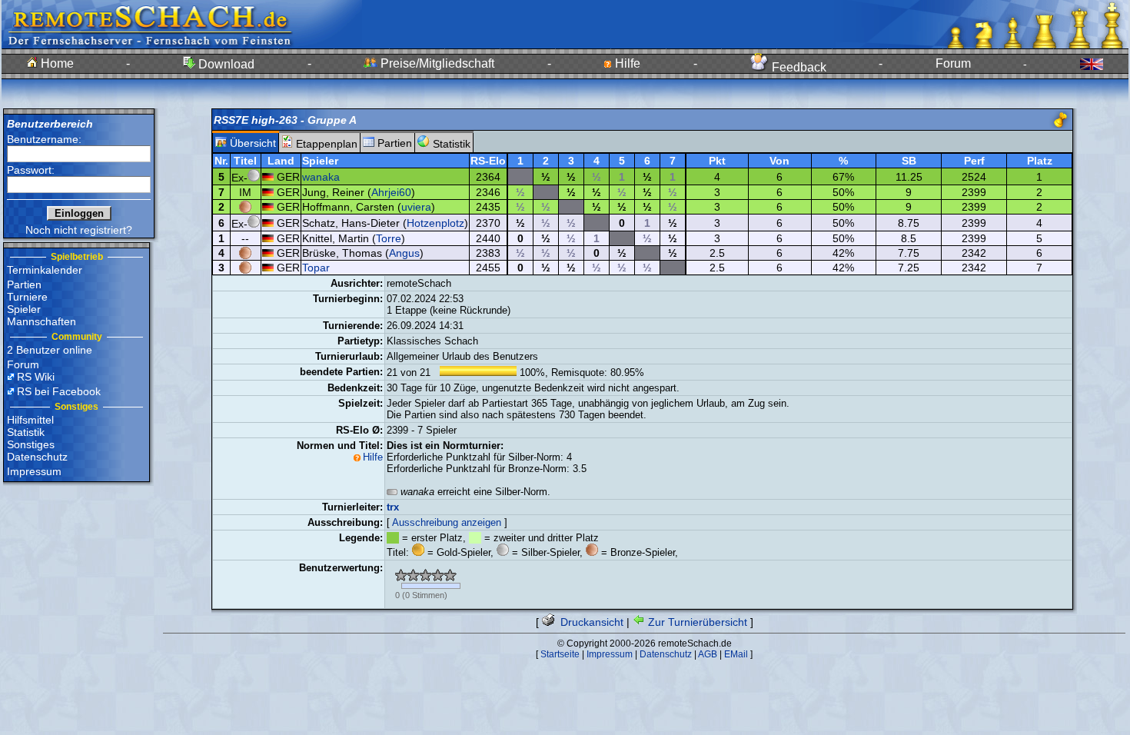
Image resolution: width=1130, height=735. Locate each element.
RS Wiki (36, 377)
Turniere (27, 297)
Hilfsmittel (30, 420)
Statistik (26, 432)
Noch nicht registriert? (78, 230)
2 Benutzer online (49, 350)
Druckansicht (590, 622)
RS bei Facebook (59, 391)
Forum (953, 63)
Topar (316, 267)
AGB (707, 654)
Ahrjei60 (391, 192)
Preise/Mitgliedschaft (435, 63)
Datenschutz (37, 457)
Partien (24, 284)
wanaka (321, 177)
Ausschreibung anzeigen (446, 522)
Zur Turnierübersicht (696, 622)
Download (224, 64)
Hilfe (626, 63)
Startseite (560, 654)
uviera (416, 207)
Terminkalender (44, 270)
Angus (404, 253)
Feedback (797, 67)
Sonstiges (31, 444)
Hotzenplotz (435, 223)
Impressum (34, 471)
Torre (388, 238)
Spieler (24, 309)
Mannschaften (41, 321)
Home (56, 63)
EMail (736, 654)
